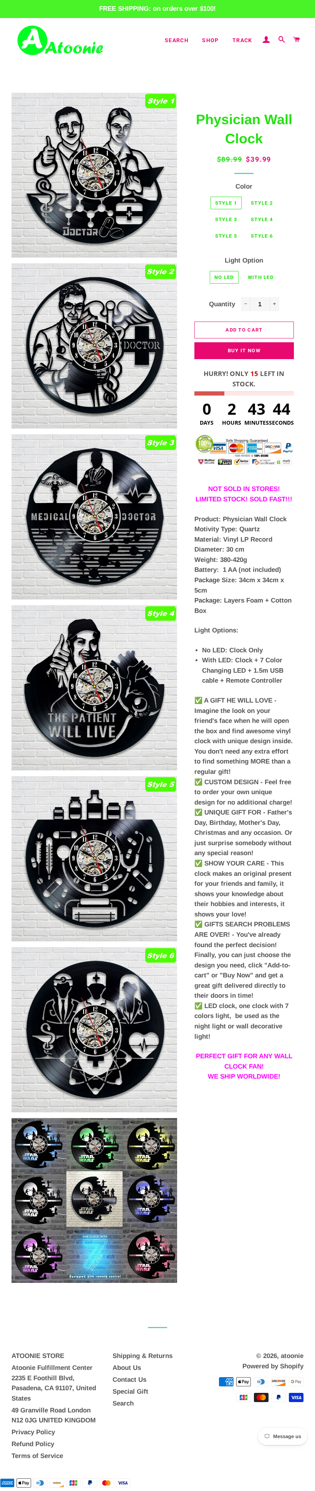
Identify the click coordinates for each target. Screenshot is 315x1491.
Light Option (244, 260)
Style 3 (226, 219)
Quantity (222, 304)
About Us (127, 1367)
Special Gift (130, 1391)
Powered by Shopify (272, 1366)
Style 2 (262, 203)
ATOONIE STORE (38, 1356)
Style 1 (226, 203)
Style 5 (226, 236)
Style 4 (262, 219)
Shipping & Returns (142, 1356)
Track (242, 40)
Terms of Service (37, 1456)
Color (243, 186)
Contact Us (129, 1379)
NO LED (224, 277)
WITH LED (261, 277)
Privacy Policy (33, 1432)
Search (177, 40)
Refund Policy (33, 1444)
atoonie (292, 1356)
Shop (210, 40)
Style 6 (262, 236)
